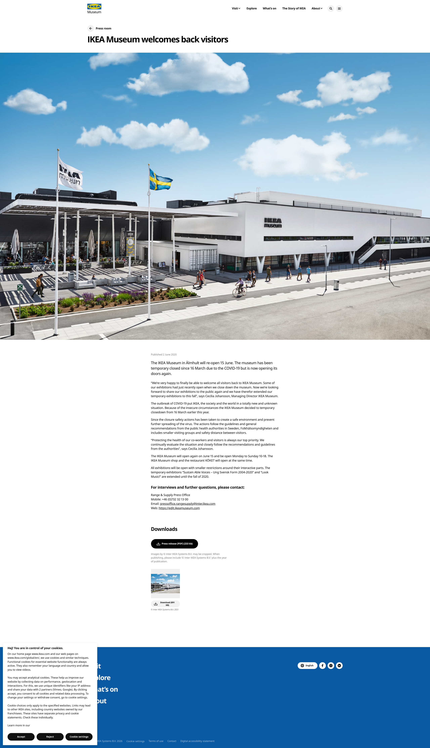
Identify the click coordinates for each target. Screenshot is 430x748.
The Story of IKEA (294, 8)
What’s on (269, 8)
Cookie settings (135, 741)
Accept (21, 736)
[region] (50, 694)
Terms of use (156, 741)
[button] (331, 8)
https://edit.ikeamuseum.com (179, 508)
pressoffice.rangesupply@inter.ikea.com (187, 504)
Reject (50, 736)
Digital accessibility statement (197, 741)
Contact (171, 741)
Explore (252, 8)
